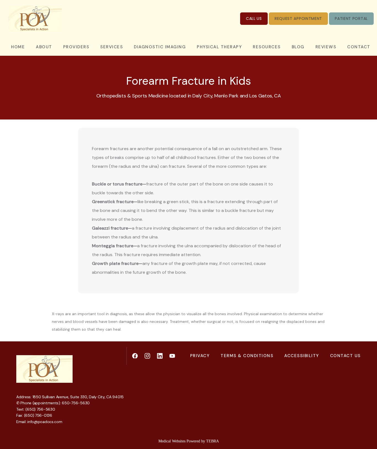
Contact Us (345, 355)
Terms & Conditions (247, 355)
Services (111, 47)
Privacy (200, 355)
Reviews (325, 47)
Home (18, 47)
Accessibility (301, 355)
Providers (76, 47)
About (44, 47)
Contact (358, 47)
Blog (298, 47)
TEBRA (212, 441)
